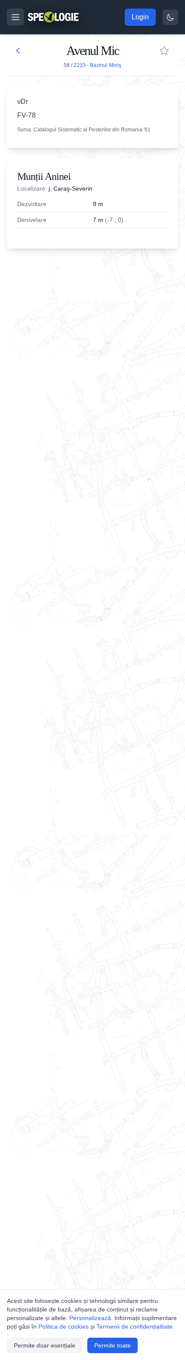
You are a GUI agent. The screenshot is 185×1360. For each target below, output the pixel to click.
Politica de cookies (63, 1326)
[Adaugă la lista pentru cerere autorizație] (164, 51)
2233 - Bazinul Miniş (97, 65)
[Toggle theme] (170, 17)
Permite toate (112, 1345)
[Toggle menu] (15, 17)
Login (140, 17)
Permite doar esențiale (44, 1345)
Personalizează (90, 1317)
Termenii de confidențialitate (134, 1326)
